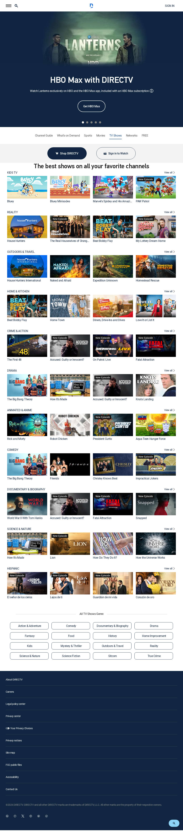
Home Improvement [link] (154, 636)
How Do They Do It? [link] (105, 558)
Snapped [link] (141, 518)
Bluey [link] (10, 201)
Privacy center (13, 716)
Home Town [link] (57, 320)
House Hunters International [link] (24, 280)
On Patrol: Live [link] (101, 360)
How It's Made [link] (58, 399)
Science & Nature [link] (29, 656)
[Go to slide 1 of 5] (83, 122)
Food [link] (71, 636)
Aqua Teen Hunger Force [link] (150, 439)
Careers (10, 691)
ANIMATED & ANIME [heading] (19, 410)
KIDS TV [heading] (12, 173)
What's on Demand (68, 135)
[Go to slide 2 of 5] (87, 122)
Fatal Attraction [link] (145, 360)
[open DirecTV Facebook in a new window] (15, 816)
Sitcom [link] (112, 656)
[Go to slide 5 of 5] (100, 122)
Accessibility (12, 777)
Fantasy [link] (30, 636)
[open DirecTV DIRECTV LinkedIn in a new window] (7, 816)
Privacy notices (14, 740)
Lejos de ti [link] (56, 597)
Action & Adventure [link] (29, 626)
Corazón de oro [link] (145, 597)
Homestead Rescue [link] (147, 280)
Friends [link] (54, 478)
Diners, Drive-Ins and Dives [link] (109, 320)
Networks (131, 135)
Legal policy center (15, 704)
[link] (27, 187)
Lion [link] (52, 558)
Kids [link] (29, 646)
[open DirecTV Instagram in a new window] (30, 816)
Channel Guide (44, 135)
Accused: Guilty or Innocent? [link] (67, 360)
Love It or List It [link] (145, 320)
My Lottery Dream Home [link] (150, 241)
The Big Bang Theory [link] (20, 399)
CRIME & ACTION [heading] (17, 331)
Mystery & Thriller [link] (71, 646)
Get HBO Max (91, 106)
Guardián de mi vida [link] (105, 597)
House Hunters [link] (16, 241)
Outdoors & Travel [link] (112, 646)
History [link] (112, 636)
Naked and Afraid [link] (60, 280)
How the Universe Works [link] (150, 558)
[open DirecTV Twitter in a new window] (22, 816)
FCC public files (14, 764)
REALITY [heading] (12, 212)
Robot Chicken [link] (59, 439)
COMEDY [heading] (12, 450)
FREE (145, 135)
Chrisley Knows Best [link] (105, 478)
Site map (10, 752)
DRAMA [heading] (12, 370)
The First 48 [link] (14, 360)
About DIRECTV (14, 679)
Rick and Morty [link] (16, 439)
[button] (8, 6)
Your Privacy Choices (21, 728)
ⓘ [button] (151, 90)
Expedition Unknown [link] (105, 280)
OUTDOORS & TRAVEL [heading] (21, 252)
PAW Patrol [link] (142, 201)
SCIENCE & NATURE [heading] (19, 529)
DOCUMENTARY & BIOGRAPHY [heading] (26, 489)
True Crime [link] (154, 656)
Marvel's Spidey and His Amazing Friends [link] (118, 201)
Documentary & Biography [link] (112, 626)
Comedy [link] (71, 626)
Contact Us (12, 789)
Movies (100, 135)
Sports (88, 135)
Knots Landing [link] (145, 399)
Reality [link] (154, 646)
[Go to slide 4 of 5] (96, 122)
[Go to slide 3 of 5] (91, 122)
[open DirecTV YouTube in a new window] (38, 816)
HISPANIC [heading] (13, 568)
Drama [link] (154, 626)
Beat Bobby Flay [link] (103, 241)
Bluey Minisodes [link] (60, 201)
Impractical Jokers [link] (147, 478)
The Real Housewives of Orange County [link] (74, 241)
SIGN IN (169, 6)
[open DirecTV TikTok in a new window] (46, 816)
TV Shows (115, 135)
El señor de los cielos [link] (19, 597)
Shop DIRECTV (69, 153)
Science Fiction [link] (71, 656)
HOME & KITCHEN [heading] (18, 291)
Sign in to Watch (118, 153)
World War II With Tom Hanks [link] (24, 518)
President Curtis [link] (102, 439)
